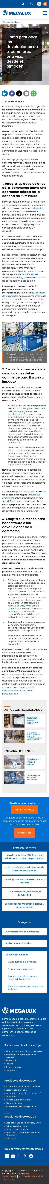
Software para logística (18, 943)
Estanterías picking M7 (17, 1090)
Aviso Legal (9, 1176)
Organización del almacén (22, 962)
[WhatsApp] (26, 95)
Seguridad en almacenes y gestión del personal (22, 977)
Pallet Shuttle (12, 1097)
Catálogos (11, 1138)
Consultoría (11, 1070)
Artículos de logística (16, 1126)
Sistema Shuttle (14, 1103)
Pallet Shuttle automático (19, 1100)
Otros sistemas (13, 1067)
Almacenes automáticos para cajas (24, 1051)
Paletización (12, 1060)
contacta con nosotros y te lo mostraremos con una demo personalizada (18, 690)
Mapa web (9, 1179)
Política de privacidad (31, 1176)
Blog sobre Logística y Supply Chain (23, 1123)
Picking (9, 1064)
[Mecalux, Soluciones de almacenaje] (17, 16)
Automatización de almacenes (22, 932)
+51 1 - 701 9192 (24, 809)
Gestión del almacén (16, 955)
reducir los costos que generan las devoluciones (26, 411)
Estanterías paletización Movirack (23, 1087)
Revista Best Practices (17, 1129)
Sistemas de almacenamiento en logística (25, 987)
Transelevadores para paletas (21, 1107)
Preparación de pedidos (21, 969)
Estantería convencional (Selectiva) (23, 1093)
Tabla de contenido (12, 101)
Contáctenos (24, 833)
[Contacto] (45, 4)
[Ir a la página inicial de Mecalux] (4, 22)
